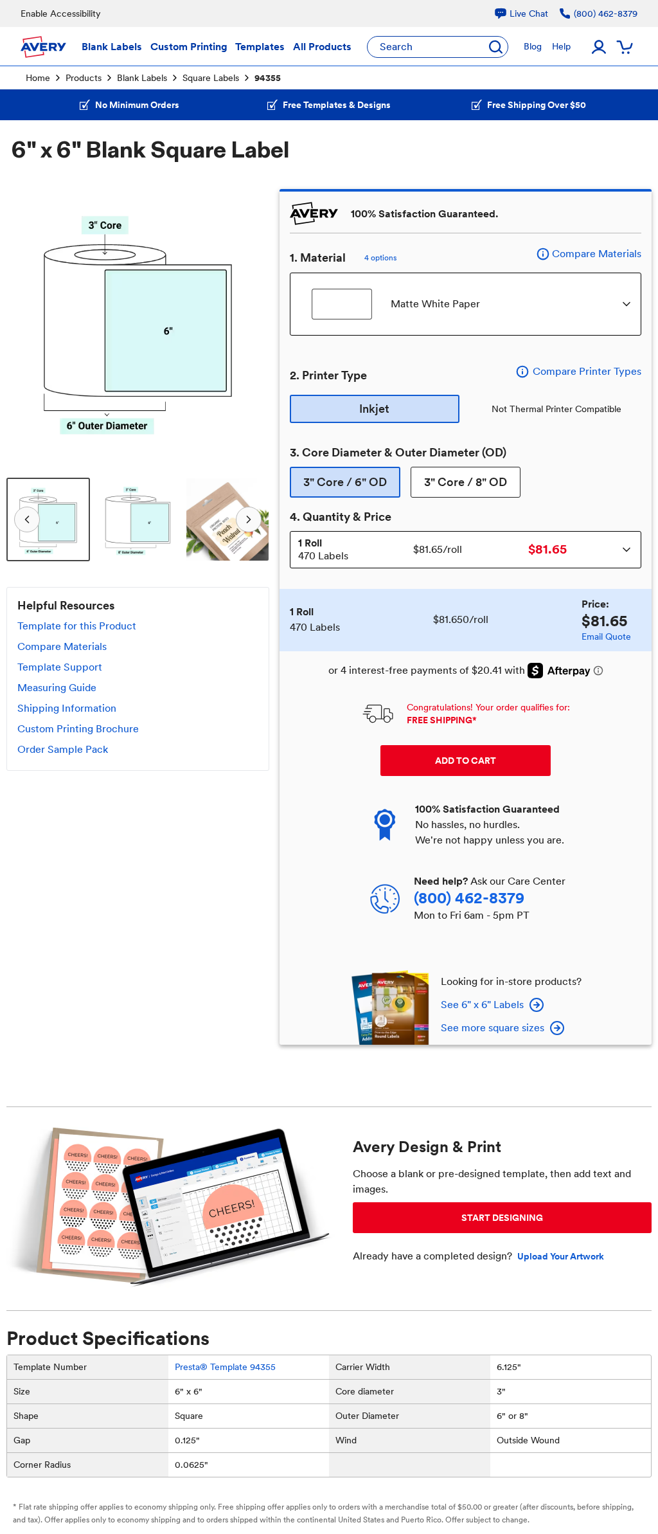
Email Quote (606, 636)
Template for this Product (76, 626)
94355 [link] (267, 78)
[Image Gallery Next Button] (251, 321)
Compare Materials (62, 646)
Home (38, 78)
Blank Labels (142, 78)
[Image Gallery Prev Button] (24, 321)
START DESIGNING (502, 1218)
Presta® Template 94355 (225, 1367)
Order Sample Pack (62, 749)
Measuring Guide (56, 687)
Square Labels (210, 78)
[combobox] (465, 304)
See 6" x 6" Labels (482, 1004)
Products (84, 78)
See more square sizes (492, 1028)
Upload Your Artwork (560, 1256)
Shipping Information (66, 708)
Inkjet (374, 408)
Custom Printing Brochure (78, 729)
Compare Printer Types (587, 371)
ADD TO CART (465, 760)
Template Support (59, 667)
